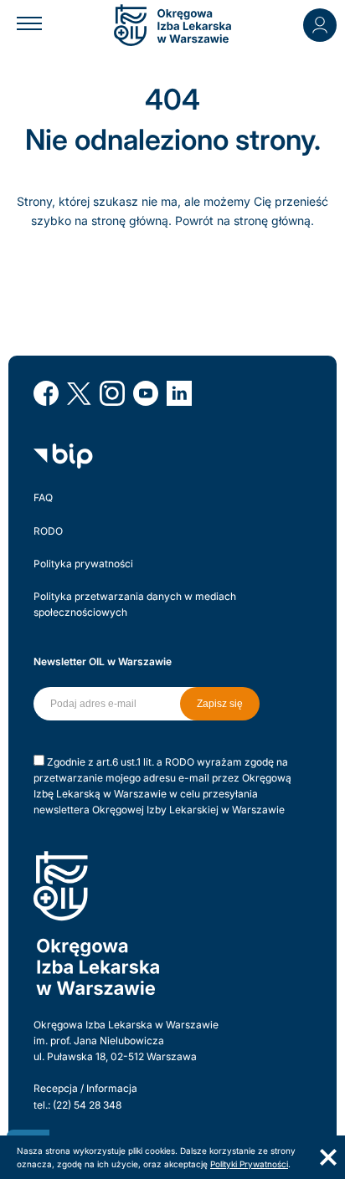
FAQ (43, 497)
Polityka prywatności (83, 563)
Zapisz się (220, 704)
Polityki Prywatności (249, 1164)
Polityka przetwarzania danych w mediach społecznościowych (134, 604)
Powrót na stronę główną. (244, 220)
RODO (48, 531)
